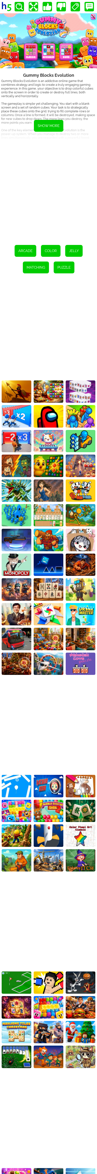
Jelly (74, 251)
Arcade (25, 251)
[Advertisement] (48, 189)
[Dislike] (61, 6)
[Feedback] (89, 6)
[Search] (19, 6)
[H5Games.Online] (6, 6)
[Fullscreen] (33, 6)
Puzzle (64, 267)
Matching (36, 267)
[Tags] (75, 6)
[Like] (47, 6)
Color (51, 251)
